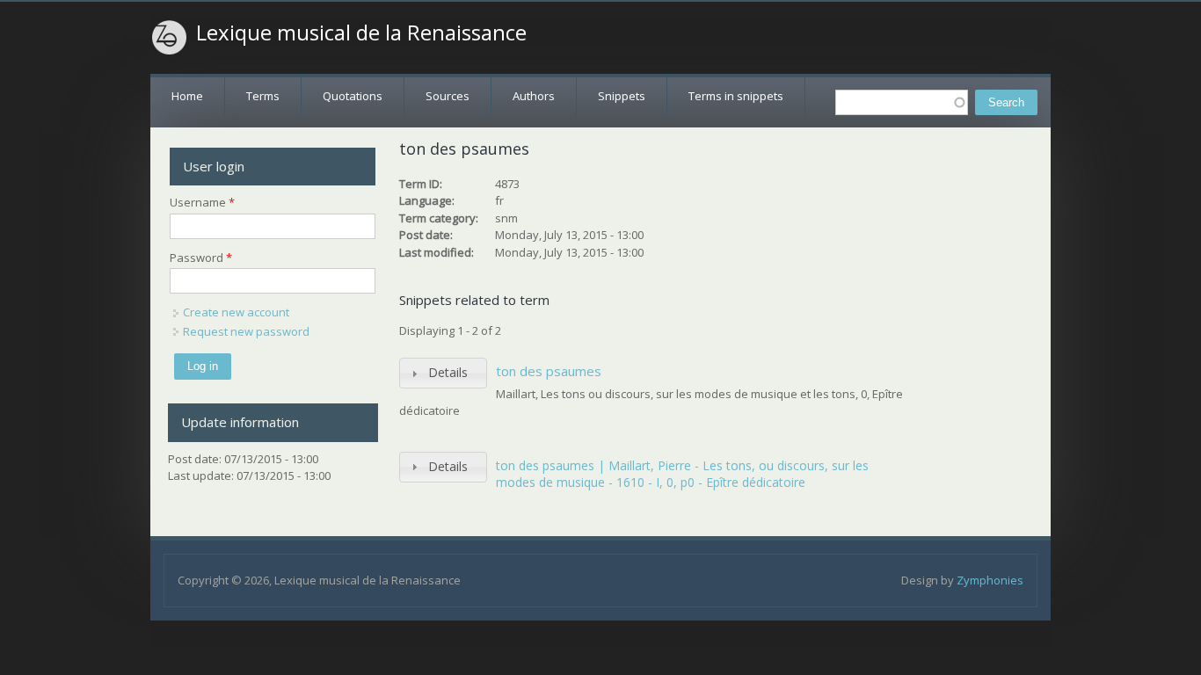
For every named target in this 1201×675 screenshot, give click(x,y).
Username (202, 202)
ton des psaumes (548, 371)
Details (448, 372)
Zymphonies (990, 580)
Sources (447, 96)
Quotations (352, 96)
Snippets (621, 96)
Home (187, 96)
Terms (263, 96)
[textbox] (901, 102)
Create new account (236, 312)
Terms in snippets (735, 96)
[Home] (169, 37)
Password (201, 257)
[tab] (443, 373)
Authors (534, 96)
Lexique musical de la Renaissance (361, 32)
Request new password (246, 331)
